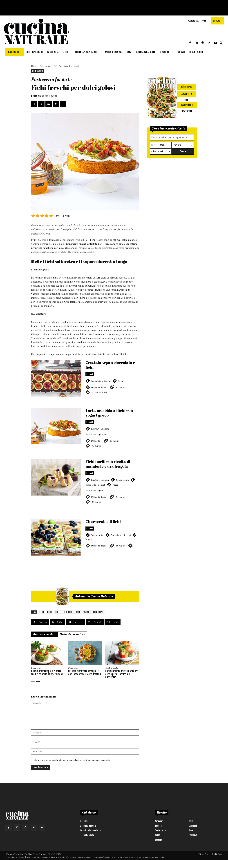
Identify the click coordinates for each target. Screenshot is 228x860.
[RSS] (209, 43)
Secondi (158, 826)
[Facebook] (190, 43)
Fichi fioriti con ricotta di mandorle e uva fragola (85, 485)
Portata (177, 145)
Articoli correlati (44, 634)
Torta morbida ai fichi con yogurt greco (85, 431)
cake (41, 611)
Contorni (193, 826)
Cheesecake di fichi (85, 541)
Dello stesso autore (72, 634)
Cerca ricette (166, 51)
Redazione (36, 95)
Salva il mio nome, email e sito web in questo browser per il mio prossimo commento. (72, 759)
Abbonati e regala (88, 826)
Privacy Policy (204, 854)
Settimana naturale (145, 51)
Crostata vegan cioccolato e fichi (85, 382)
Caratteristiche (158, 145)
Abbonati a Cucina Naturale (94, 596)
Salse (157, 835)
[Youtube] (215, 43)
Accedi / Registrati (197, 20)
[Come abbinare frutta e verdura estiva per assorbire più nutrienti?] (122, 653)
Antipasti (159, 821)
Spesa (65, 51)
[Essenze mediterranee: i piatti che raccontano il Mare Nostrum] (85, 653)
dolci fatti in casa (63, 611)
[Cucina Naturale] (36, 45)
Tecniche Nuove (87, 835)
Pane (191, 830)
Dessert (158, 839)
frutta (86, 611)
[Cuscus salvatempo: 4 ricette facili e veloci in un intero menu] (48, 653)
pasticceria (98, 611)
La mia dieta (52, 51)
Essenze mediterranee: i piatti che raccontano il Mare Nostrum (84, 672)
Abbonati (217, 20)
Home (33, 66)
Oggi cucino (13, 51)
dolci (49, 611)
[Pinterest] (203, 43)
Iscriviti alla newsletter (91, 830)
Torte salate (160, 830)
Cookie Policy (217, 854)
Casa (129, 51)
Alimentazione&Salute (86, 51)
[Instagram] (196, 43)
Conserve (193, 835)
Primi (191, 821)
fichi (78, 611)
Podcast (181, 51)
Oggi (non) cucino (34, 51)
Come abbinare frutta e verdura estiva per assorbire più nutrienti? (121, 674)
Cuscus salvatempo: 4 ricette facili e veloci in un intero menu (47, 672)
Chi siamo (84, 821)
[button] (221, 43)
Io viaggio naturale (113, 51)
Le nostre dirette (198, 51)
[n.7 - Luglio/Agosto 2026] (62, 596)
